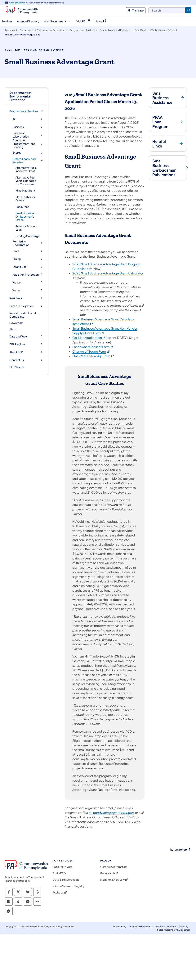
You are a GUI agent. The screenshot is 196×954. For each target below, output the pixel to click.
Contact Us (16, 360)
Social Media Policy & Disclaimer (173, 930)
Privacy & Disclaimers (140, 926)
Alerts (13, 329)
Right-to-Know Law (112, 879)
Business (18, 127)
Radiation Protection (25, 274)
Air (14, 119)
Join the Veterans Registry (68, 886)
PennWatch (107, 873)
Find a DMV (59, 873)
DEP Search (16, 367)
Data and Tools (18, 336)
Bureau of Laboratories (20, 134)
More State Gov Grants (25, 198)
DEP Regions (17, 344)
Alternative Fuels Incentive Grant (26, 169)
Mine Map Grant (25, 190)
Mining (16, 258)
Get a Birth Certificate (66, 879)
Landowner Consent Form (93, 347)
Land (15, 251)
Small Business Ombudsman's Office (25, 216)
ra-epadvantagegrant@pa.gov (111, 813)
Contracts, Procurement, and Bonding (23, 144)
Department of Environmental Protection (20, 96)
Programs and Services (23, 111)
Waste (16, 282)
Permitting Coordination (20, 243)
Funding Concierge (28, 236)
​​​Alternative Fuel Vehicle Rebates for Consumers (26, 181)
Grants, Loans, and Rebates (24, 160)
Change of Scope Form (91, 351)
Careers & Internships (113, 866)
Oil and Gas (19, 266)
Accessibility (119, 926)
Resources (22, 206)
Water (16, 290)
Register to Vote (62, 866)
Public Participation (21, 306)
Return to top (178, 849)
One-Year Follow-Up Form (93, 356)
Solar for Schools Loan (26, 227)
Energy (16, 152)
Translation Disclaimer (165, 926)
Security (184, 926)
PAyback (58, 892)
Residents (15, 298)
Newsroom (16, 322)
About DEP (16, 352)
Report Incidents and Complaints (22, 314)
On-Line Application (89, 338)
